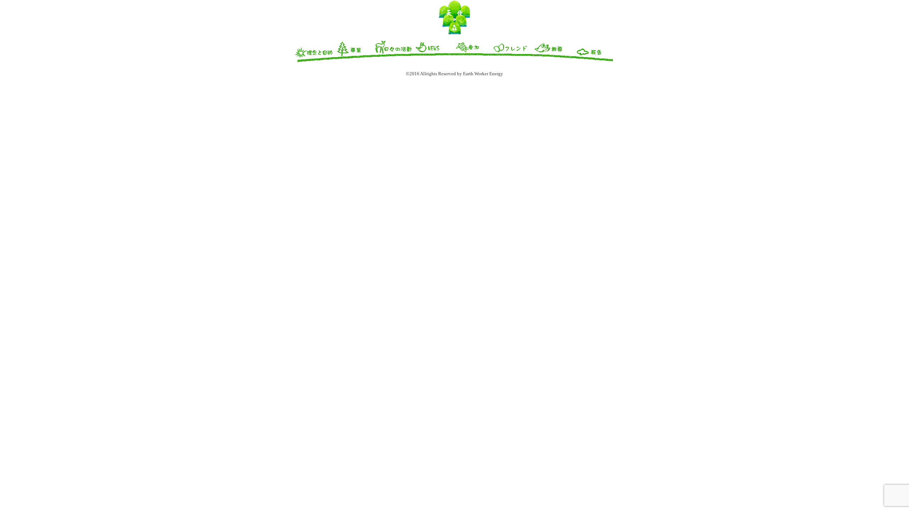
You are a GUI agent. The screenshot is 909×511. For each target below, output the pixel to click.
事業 (354, 50)
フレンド (513, 50)
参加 (474, 50)
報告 (593, 50)
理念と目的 (314, 50)
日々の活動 (394, 50)
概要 (553, 50)
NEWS (434, 50)
